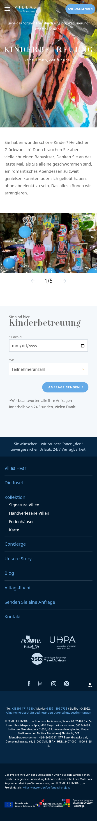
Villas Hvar (15, 468)
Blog (9, 573)
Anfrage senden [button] (80, 9)
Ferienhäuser (21, 521)
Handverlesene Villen (29, 513)
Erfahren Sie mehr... (48, 26)
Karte (14, 530)
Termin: (16, 336)
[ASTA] (48, 659)
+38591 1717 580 (23, 708)
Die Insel (14, 483)
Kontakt (13, 616)
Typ (11, 360)
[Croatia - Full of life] (32, 643)
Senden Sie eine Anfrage (30, 602)
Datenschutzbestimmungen (72, 712)
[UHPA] (63, 643)
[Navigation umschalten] (7, 9)
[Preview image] (33, 281)
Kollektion (15, 497)
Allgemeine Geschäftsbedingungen (29, 712)
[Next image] (64, 281)
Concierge (15, 544)
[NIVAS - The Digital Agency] (90, 684)
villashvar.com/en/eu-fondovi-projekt (46, 787)
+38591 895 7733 (56, 708)
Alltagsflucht (18, 588)
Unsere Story (18, 559)
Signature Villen (24, 504)
